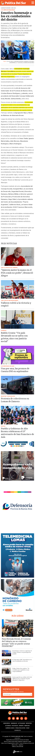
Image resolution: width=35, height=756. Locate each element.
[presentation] (4, 52)
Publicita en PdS (20, 728)
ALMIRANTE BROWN (18, 61)
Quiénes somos (10, 728)
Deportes (29, 723)
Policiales (15, 725)
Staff (27, 728)
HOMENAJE (26, 61)
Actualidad (21, 723)
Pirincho (27, 725)
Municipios (6, 723)
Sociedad (8, 725)
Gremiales (14, 723)
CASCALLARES (9, 61)
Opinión (21, 725)
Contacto (17, 730)
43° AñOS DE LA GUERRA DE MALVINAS (25, 62)
